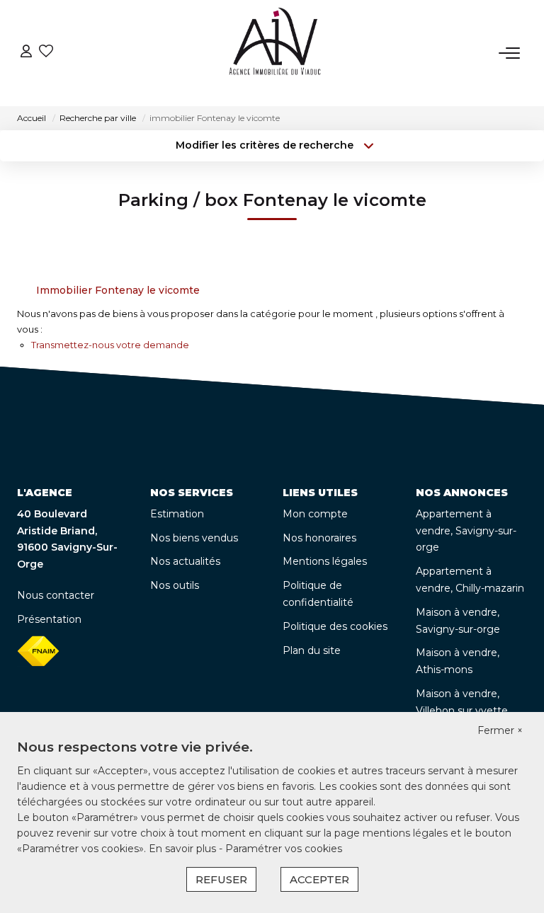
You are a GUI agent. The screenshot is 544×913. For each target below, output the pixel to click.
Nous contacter (55, 595)
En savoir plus (184, 848)
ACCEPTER (319, 879)
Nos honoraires (319, 538)
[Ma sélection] (46, 52)
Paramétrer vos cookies (283, 848)
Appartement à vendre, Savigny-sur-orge (466, 530)
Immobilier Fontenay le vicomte (118, 290)
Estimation (177, 513)
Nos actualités (185, 561)
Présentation (49, 619)
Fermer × (500, 730)
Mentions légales (325, 561)
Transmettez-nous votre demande (110, 344)
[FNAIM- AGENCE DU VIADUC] (275, 53)
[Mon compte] (26, 52)
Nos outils (174, 585)
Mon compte (315, 513)
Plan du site (312, 650)
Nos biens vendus (194, 538)
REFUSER (221, 879)
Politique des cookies (335, 626)
